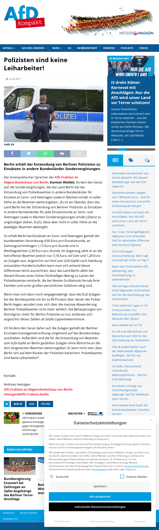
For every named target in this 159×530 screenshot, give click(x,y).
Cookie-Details (62, 521)
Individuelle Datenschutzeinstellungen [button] (100, 507)
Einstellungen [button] (99, 469)
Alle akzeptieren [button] (100, 496)
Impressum (140, 521)
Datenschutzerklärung (136, 466)
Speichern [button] (100, 486)
